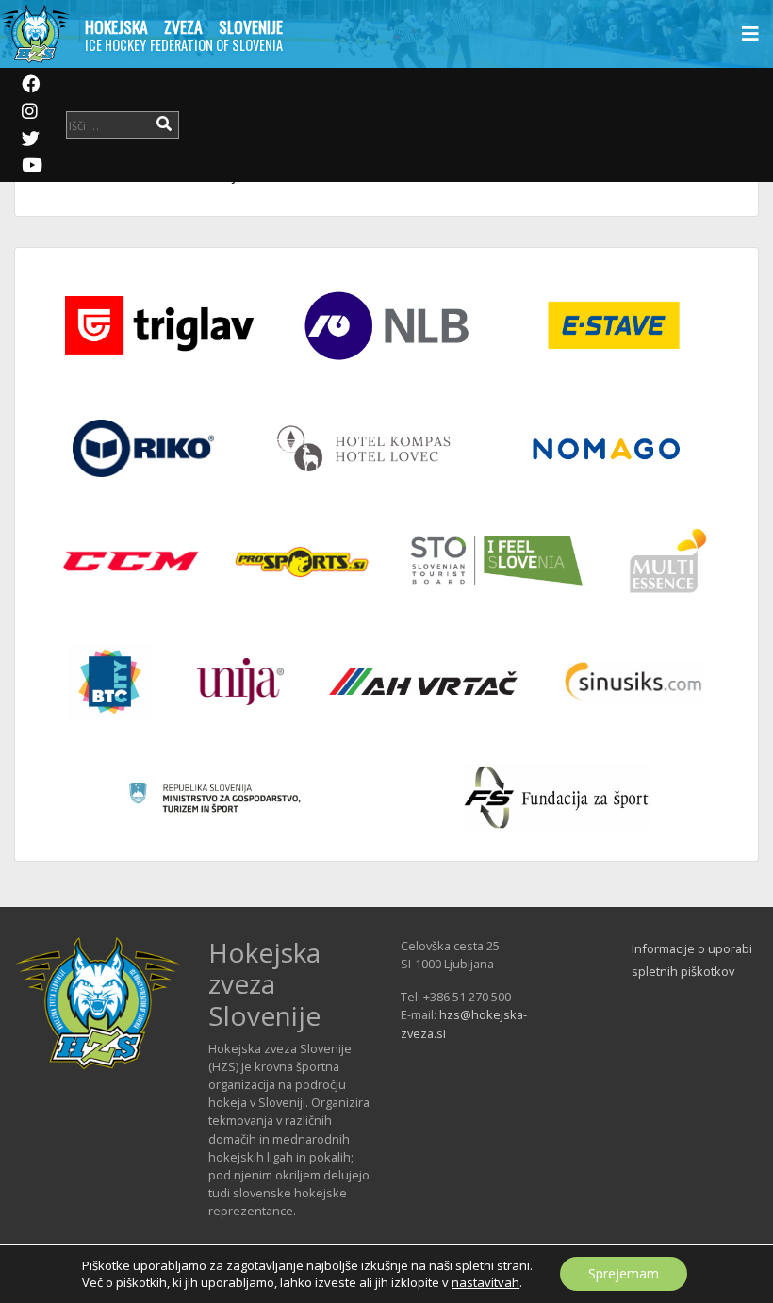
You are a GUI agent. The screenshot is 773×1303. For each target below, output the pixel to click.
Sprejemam (623, 1273)
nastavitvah (485, 1282)
